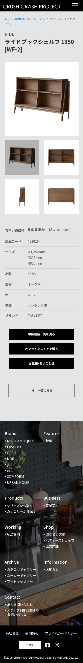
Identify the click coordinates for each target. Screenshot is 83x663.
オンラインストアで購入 (41, 348)
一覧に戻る (45, 390)
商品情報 (19, 19)
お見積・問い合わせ (41, 363)
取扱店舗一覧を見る (41, 334)
